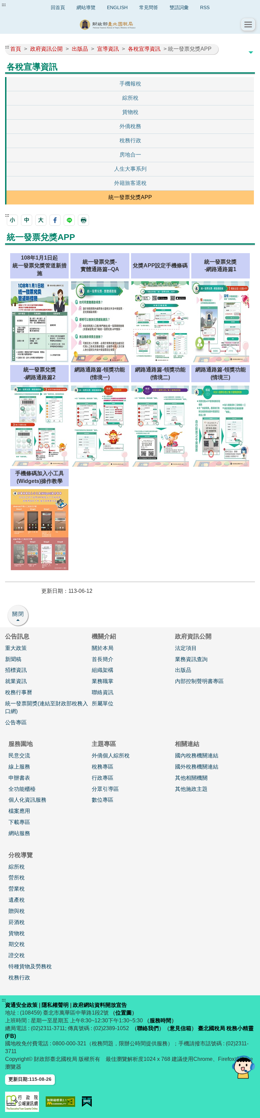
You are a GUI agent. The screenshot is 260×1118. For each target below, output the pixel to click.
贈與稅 (16, 911)
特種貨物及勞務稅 (30, 966)
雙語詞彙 (179, 7)
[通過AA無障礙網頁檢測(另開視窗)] (60, 1101)
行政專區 (102, 778)
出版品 (183, 670)
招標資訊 (16, 670)
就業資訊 (16, 681)
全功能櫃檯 (22, 789)
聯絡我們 (148, 1028)
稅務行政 (130, 140)
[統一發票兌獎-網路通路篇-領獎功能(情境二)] (160, 426)
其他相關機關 (191, 778)
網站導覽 (86, 7)
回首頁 (58, 7)
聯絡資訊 (102, 692)
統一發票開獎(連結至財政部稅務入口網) (46, 707)
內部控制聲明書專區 (199, 681)
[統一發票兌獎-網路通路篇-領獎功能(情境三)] (220, 426)
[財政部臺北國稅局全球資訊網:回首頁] (123, 24)
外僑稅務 (130, 126)
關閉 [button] (18, 614)
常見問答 (148, 7)
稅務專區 (102, 767)
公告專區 (16, 722)
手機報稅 (130, 84)
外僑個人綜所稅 (111, 755)
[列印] (83, 220)
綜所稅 (130, 98)
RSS (205, 7)
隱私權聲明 (55, 1005)
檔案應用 (19, 811)
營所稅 (16, 877)
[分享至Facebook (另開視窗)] (55, 220)
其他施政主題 (191, 789)
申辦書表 (19, 778)
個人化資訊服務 (27, 800)
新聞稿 (13, 659)
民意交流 (19, 755)
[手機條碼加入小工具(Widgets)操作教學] (39, 529)
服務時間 (160, 1020)
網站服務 (19, 833)
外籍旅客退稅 (130, 183)
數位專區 (102, 800)
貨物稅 (130, 112)
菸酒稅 (16, 922)
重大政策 (16, 648)
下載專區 (19, 822)
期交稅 (16, 944)
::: (4, 4)
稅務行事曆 (18, 692)
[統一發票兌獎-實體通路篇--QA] (100, 321)
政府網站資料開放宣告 (100, 1005)
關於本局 (102, 648)
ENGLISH (117, 7)
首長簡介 (102, 659)
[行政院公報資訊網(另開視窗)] (22, 1102)
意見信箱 (180, 1028)
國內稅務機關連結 (196, 755)
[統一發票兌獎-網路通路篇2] (39, 425)
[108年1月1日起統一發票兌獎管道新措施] (39, 321)
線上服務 (19, 767)
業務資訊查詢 (191, 659)
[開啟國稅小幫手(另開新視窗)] (243, 1067)
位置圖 (123, 1013)
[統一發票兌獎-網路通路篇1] (220, 321)
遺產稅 (16, 900)
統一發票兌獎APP (130, 197)
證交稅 (16, 955)
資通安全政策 (21, 1005)
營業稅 (16, 889)
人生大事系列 (130, 169)
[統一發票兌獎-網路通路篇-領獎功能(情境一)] (100, 426)
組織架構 (102, 670)
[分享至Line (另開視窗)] (69, 220)
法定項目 (186, 648)
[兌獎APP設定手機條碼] (160, 321)
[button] (248, 24)
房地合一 (130, 154)
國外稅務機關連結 (196, 767)
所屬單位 (102, 703)
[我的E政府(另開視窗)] (87, 1101)
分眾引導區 (105, 789)
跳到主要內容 (18, 4)
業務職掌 (102, 681)
